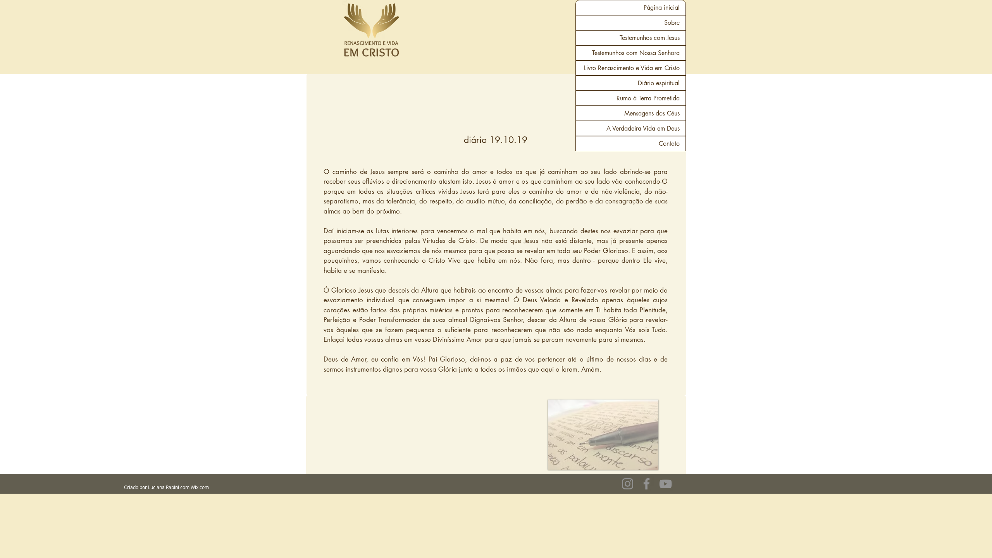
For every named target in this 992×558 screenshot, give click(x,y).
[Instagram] (627, 483)
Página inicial (662, 7)
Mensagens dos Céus (652, 113)
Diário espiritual (659, 83)
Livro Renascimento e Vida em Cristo (632, 68)
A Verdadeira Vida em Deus (643, 128)
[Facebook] (646, 483)
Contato (669, 144)
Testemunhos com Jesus (650, 38)
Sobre (672, 23)
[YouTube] (665, 483)
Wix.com (200, 487)
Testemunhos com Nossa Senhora (636, 53)
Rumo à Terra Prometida (648, 98)
